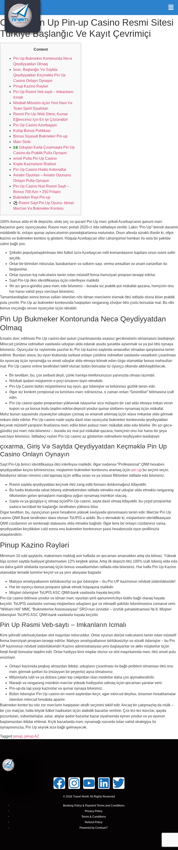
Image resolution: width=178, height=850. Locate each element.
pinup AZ (31, 736)
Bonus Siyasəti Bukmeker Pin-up (40, 136)
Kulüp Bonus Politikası (32, 131)
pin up (136, 470)
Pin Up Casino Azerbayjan (35, 125)
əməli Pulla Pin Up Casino (35, 158)
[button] (171, 8)
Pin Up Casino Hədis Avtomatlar (39, 169)
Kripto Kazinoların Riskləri (34, 164)
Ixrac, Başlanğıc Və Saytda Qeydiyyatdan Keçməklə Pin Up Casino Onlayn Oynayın (39, 75)
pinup (17, 736)
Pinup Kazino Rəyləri (30, 86)
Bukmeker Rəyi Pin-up (31, 197)
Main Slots (22, 142)
